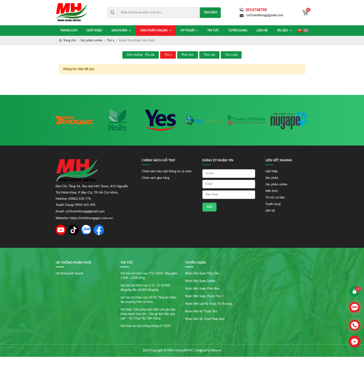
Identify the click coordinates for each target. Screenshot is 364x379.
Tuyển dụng (273, 204)
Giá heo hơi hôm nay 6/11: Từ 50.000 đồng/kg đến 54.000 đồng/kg (145, 287)
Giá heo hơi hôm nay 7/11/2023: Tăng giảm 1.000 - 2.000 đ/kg (149, 275)
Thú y (168, 54)
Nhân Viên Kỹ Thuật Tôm (201, 311)
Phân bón (187, 54)
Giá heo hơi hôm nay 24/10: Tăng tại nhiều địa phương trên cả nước (148, 299)
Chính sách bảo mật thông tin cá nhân (167, 171)
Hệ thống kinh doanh (69, 273)
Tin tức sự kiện (275, 197)
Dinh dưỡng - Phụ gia (141, 54)
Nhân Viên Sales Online (200, 281)
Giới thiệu (271, 171)
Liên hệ (270, 210)
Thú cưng (231, 54)
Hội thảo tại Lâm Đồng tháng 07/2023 (145, 326)
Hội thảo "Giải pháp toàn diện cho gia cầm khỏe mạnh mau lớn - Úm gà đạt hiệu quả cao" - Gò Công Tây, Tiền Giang (147, 314)
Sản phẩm (271, 178)
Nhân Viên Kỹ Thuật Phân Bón (205, 319)
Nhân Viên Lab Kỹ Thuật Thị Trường (208, 303)
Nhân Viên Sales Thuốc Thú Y (204, 296)
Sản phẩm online (276, 184)
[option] (55, 120)
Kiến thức (271, 191)
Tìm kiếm (210, 12)
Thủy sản (209, 54)
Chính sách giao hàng (155, 178)
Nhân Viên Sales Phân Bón (202, 288)
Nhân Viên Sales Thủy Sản (202, 273)
